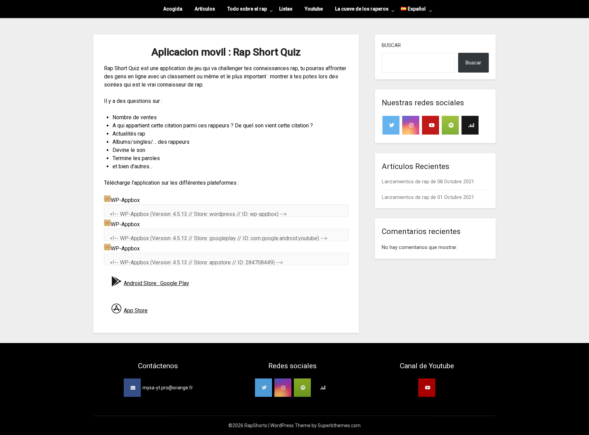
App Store (136, 310)
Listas (285, 9)
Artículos (205, 9)
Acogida (172, 9)
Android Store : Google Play (156, 283)
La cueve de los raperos (362, 9)
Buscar (391, 45)
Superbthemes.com (339, 425)
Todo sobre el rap (247, 9)
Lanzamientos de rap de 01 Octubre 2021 (428, 197)
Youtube (314, 9)
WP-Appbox (125, 200)
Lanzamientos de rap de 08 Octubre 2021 (428, 181)
